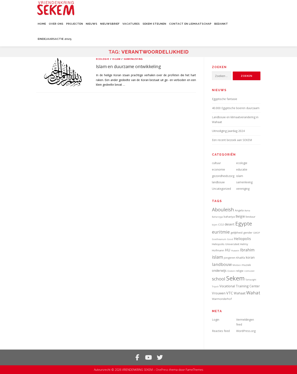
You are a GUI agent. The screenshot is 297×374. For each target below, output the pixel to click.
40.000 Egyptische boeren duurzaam (235, 108)
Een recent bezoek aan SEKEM (232, 140)
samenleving (133, 58)
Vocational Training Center (239, 286)
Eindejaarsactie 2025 (55, 38)
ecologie (102, 58)
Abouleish (223, 209)
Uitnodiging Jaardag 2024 (228, 131)
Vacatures (131, 23)
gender (247, 232)
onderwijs (219, 270)
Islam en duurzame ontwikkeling (128, 66)
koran (250, 257)
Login (215, 319)
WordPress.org (246, 331)
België (240, 216)
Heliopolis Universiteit (225, 244)
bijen (214, 224)
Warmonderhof (222, 299)
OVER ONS (56, 23)
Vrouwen (218, 293)
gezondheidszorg (223, 176)
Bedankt (221, 23)
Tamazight (250, 279)
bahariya (229, 216)
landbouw (218, 182)
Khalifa (240, 257)
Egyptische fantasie (224, 99)
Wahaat (239, 293)
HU (227, 250)
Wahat (253, 293)
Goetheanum (219, 239)
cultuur (216, 163)
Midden (237, 265)
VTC (229, 293)
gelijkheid (236, 232)
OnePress (162, 370)
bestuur (250, 216)
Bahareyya (217, 216)
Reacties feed (221, 331)
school (218, 279)
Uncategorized (221, 189)
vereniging (243, 189)
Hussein (235, 250)
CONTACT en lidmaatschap (190, 23)
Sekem (235, 278)
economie (218, 169)
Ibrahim (247, 250)
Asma (247, 210)
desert (229, 224)
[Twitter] (160, 357)
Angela (239, 210)
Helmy (244, 244)
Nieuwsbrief (110, 23)
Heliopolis (242, 238)
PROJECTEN (74, 23)
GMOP (256, 232)
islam (116, 58)
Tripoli (215, 286)
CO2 (221, 224)
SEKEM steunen (154, 23)
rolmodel (249, 271)
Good (230, 239)
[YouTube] (148, 357)
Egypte (243, 223)
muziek (246, 265)
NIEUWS (91, 23)
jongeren (229, 257)
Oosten (231, 271)
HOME (42, 23)
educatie (241, 169)
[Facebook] (137, 357)
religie (239, 271)
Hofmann (218, 250)
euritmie (221, 232)
